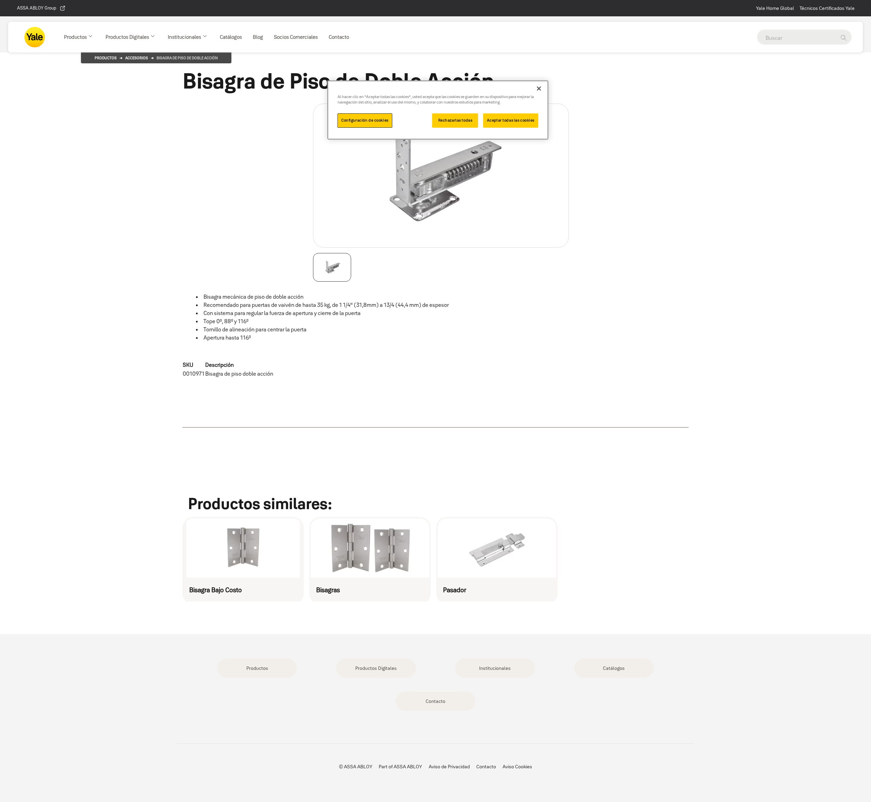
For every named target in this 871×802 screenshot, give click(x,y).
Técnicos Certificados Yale (827, 8)
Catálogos (614, 668)
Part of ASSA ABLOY (400, 767)
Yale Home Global (775, 8)
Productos (106, 58)
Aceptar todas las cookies (511, 120)
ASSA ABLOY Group (36, 8)
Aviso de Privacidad (449, 767)
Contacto (435, 701)
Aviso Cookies (517, 767)
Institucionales (495, 668)
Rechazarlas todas (455, 120)
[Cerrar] (538, 88)
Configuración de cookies (365, 120)
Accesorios (136, 58)
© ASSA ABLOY (355, 767)
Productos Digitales (376, 668)
